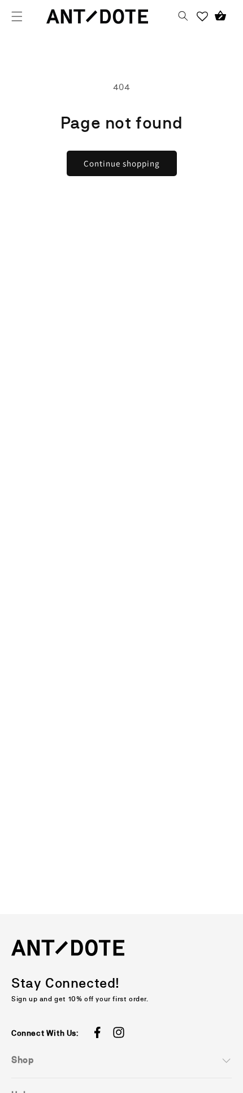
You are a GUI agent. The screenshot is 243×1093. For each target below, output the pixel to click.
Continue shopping (122, 163)
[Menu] (17, 16)
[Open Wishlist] (202, 16)
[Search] (183, 16)
